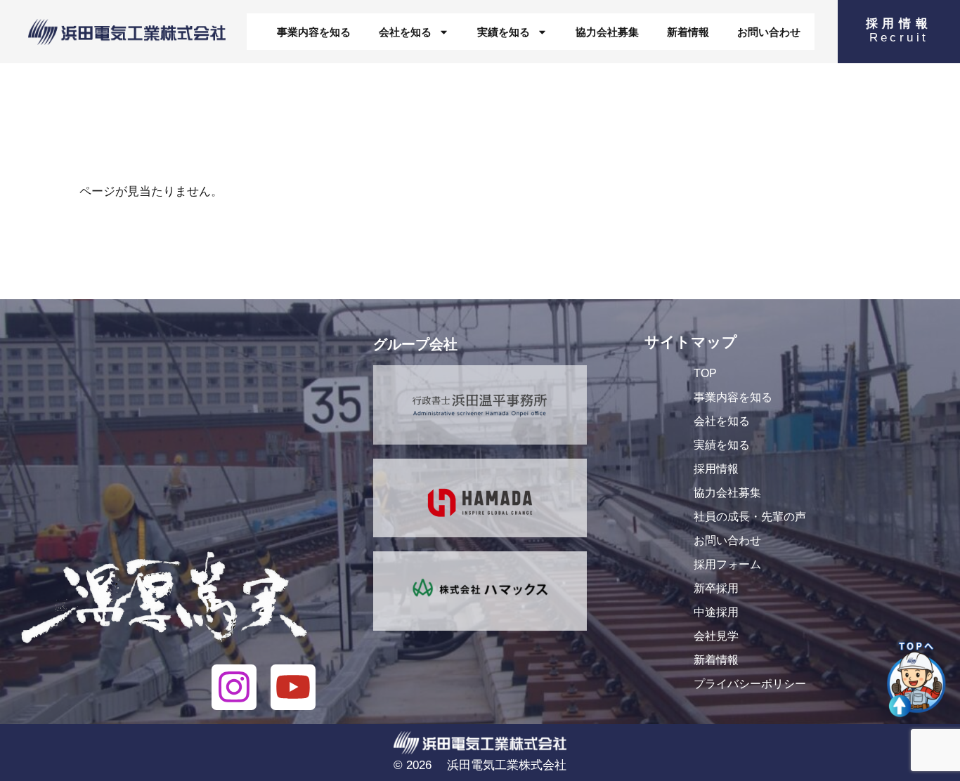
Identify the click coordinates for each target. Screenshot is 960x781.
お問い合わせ (768, 32)
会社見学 (716, 636)
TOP (705, 373)
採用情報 (716, 469)
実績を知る (503, 32)
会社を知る (405, 32)
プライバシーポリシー (750, 684)
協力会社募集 (607, 32)
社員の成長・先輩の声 (750, 517)
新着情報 (688, 32)
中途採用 (716, 612)
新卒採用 (716, 588)
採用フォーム (727, 564)
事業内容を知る (314, 32)
